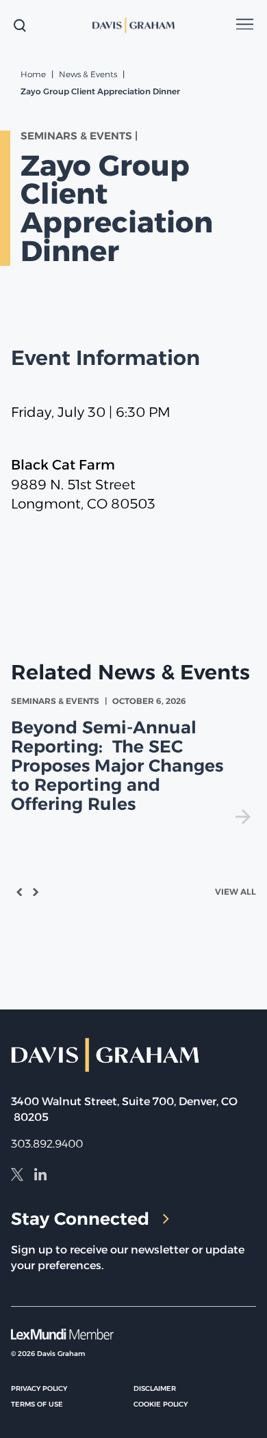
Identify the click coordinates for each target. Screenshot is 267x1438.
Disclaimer (155, 1388)
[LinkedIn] (40, 1176)
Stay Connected (80, 1218)
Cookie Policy (161, 1404)
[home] (133, 25)
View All (235, 891)
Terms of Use (37, 1404)
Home (33, 74)
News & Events (88, 74)
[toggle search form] (20, 25)
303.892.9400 (47, 1143)
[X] (17, 1176)
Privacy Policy (39, 1388)
